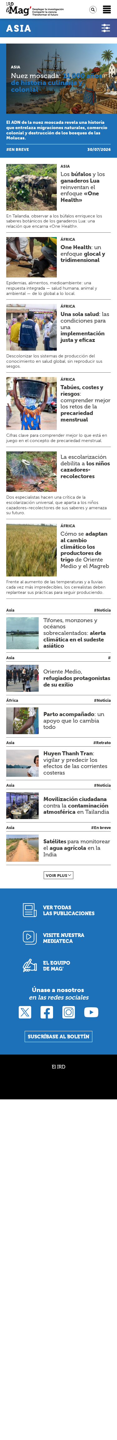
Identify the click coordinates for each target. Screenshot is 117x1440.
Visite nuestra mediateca (63, 938)
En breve (19, 149)
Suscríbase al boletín (58, 1037)
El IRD (58, 1067)
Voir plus (56, 875)
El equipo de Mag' (56, 966)
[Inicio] (35, 9)
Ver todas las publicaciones (69, 910)
